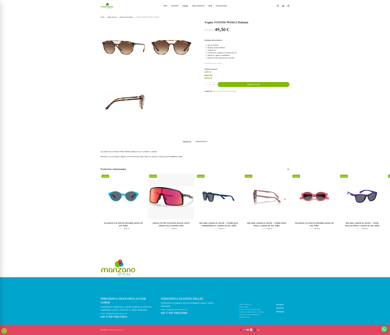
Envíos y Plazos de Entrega (249, 309)
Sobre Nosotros (245, 304)
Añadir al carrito (253, 84)
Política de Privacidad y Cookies (251, 312)
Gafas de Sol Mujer (126, 17)
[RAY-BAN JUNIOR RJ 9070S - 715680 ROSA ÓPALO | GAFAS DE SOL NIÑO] (266, 196)
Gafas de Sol (111, 17)
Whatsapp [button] (280, 311)
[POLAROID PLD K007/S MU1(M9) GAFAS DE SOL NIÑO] (314, 196)
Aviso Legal (243, 307)
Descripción (187, 141)
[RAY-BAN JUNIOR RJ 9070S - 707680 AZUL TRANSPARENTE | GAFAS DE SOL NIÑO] (219, 196)
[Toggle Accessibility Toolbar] (4, 330)
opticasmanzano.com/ (115, 330)
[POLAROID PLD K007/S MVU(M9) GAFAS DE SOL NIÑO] (123, 196)
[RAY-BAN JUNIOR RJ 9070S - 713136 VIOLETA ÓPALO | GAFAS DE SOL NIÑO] (362, 196)
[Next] (285, 199)
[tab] (187, 141)
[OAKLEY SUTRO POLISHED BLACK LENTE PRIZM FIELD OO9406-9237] (171, 196)
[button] (384, 329)
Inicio (102, 17)
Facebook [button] (280, 308)
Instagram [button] (280, 304)
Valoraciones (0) (201, 141)
